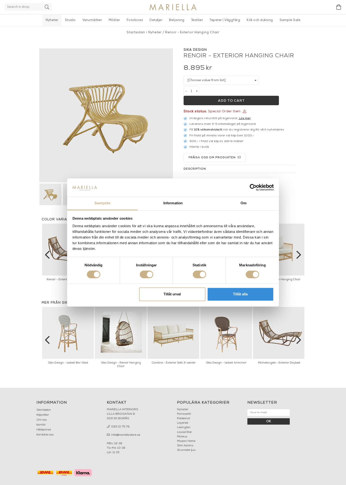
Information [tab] (173, 203)
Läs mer (245, 118)
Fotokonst (135, 20)
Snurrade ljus (186, 450)
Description (195, 168)
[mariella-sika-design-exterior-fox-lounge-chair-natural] (106, 115)
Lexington (183, 427)
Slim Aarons (185, 445)
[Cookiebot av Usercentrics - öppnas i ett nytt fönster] (253, 187)
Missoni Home (186, 441)
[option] (279, 254)
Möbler (114, 20)
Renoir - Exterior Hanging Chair (192, 32)
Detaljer (155, 20)
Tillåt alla (240, 294)
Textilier (197, 20)
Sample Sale (290, 20)
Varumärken (92, 20)
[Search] (47, 7)
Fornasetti (184, 414)
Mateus (182, 436)
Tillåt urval (172, 294)
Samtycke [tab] (102, 203)
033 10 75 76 (120, 426)
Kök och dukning (260, 20)
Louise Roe (184, 432)
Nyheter (52, 20)
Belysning (177, 20)
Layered (182, 423)
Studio (70, 20)
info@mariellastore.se (125, 435)
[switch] (146, 274)
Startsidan (136, 32)
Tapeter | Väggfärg (224, 20)
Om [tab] (243, 203)
